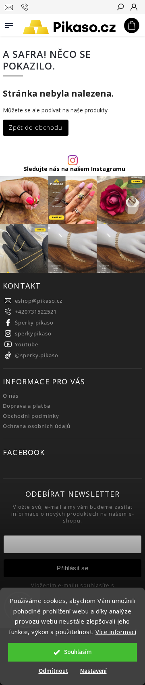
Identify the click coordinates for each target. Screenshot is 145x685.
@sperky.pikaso (36, 355)
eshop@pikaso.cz (38, 300)
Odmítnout (53, 671)
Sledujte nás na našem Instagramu (74, 169)
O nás (11, 395)
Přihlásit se (72, 568)
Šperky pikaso (34, 322)
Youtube (26, 344)
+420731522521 (36, 311)
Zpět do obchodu (35, 127)
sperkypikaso (33, 333)
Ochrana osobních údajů (36, 426)
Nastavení (93, 671)
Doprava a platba (26, 406)
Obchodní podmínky (31, 416)
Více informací (115, 632)
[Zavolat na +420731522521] (26, 7)
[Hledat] (120, 8)
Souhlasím (78, 652)
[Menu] (9, 24)
